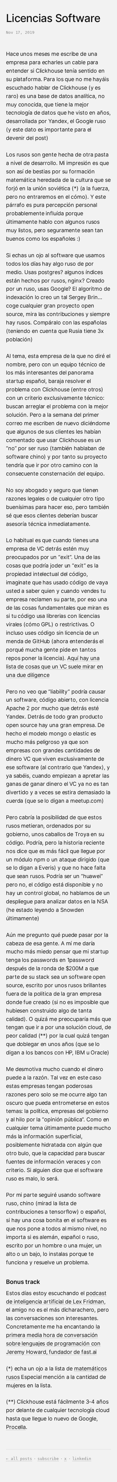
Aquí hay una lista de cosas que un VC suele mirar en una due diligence (54, 666)
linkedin (81, 1458)
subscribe (48, 1458)
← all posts (19, 1458)
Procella (16, 1427)
